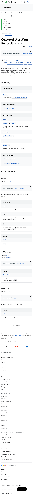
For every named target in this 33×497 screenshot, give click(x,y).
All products (4, 479)
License (8, 485)
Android (3, 355)
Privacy (3, 387)
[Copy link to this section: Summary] (11, 83)
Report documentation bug (8, 454)
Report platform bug (6, 451)
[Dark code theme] (31, 51)
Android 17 (4, 413)
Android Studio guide (6, 435)
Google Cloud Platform (7, 477)
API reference (7, 8)
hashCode (6, 145)
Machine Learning (5, 379)
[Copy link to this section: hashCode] (10, 288)
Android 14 (4, 420)
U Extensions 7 (8, 35)
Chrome (3, 472)
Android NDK (4, 445)
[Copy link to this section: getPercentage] (14, 252)
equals (5, 123)
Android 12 (4, 425)
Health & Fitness (5, 382)
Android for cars (5, 403)
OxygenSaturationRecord (19, 97)
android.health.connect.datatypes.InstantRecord (18, 62)
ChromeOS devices (6, 401)
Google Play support (6, 456)
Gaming (3, 376)
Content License (17, 335)
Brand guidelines (16, 485)
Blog (2, 367)
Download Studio (5, 442)
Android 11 (4, 428)
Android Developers (6, 12)
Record (11, 108)
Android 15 (4, 418)
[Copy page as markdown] (18, 43)
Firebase (3, 474)
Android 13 (4, 423)
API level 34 (8, 33)
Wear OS (3, 398)
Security (3, 360)
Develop (14, 12)
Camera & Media (5, 384)
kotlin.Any (3, 59)
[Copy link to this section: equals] (7, 179)
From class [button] (8, 108)
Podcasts (3, 370)
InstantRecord (15, 163)
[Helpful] (11, 16)
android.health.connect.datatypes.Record (14, 61)
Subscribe (22, 489)
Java (30, 46)
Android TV (4, 406)
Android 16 (4, 415)
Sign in (29, 2)
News (2, 365)
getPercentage (7, 136)
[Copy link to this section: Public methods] (17, 172)
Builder (5, 95)
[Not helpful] (14, 16)
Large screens (4, 396)
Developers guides (6, 437)
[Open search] (21, 2)
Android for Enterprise (6, 357)
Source (3, 362)
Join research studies (6, 459)
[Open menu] (2, 2)
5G (2, 389)
